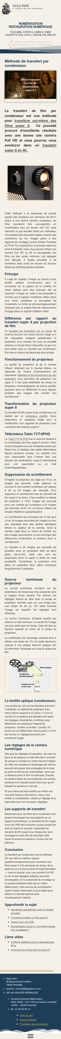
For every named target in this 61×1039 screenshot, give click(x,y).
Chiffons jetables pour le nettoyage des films (32, 943)
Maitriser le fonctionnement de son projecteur (30, 376)
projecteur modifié (36, 416)
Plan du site (26, 1015)
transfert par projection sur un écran (30, 331)
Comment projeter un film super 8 (29, 917)
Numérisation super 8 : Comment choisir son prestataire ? (33, 928)
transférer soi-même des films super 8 (30, 123)
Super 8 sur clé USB (22, 922)
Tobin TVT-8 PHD (18, 439)
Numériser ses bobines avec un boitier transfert (32, 911)
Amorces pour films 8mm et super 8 (30, 950)
